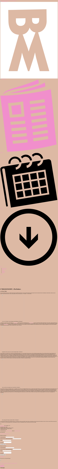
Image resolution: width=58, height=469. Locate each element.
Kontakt (3, 272)
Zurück (1, 274)
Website (1, 440)
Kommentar (2, 442)
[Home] (4, 1)
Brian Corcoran (6, 324)
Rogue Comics (31, 322)
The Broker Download (9, 430)
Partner (3, 269)
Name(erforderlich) (2, 447)
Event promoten (4, 268)
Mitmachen (3, 271)
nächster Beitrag (7, 433)
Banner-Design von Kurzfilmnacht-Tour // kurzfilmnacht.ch (8, 0)
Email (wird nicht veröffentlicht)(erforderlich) (6, 438)
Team (3, 270)
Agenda (1, 208)
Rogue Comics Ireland (3, 426)
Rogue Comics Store (17, 430)
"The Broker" (2, 425)
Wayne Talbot (15, 322)
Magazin (1, 152)
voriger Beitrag (2, 433)
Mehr (1, 266)
